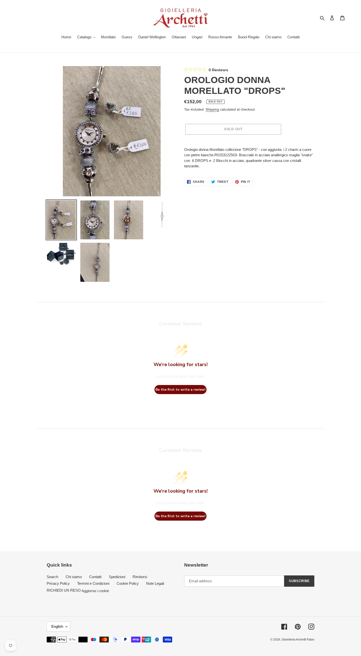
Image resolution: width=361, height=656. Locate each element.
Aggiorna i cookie (95, 590)
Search (52, 577)
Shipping (212, 109)
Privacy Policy (58, 583)
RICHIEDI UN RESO (64, 590)
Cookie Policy (128, 583)
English (57, 626)
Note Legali (155, 583)
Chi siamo (74, 577)
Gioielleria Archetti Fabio (298, 639)
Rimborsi (140, 577)
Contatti (95, 577)
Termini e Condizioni (93, 583)
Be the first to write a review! (180, 389)
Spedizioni (117, 577)
